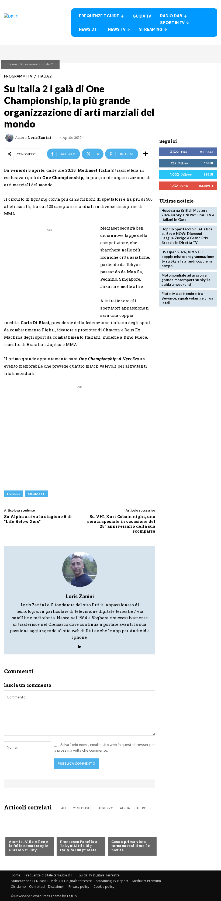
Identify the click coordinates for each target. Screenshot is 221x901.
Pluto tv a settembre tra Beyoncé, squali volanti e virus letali (187, 298)
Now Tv (16, 833)
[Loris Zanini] (10, 138)
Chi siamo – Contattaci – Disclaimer (37, 886)
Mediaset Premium (146, 881)
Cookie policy (104, 886)
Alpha (125, 808)
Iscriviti (206, 186)
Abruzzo (105, 808)
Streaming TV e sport (112, 881)
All (64, 808)
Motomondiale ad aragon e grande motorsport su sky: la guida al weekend (185, 280)
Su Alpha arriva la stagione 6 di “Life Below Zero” (38, 519)
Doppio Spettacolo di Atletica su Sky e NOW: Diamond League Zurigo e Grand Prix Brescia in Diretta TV (186, 236)
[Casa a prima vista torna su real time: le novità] (131, 835)
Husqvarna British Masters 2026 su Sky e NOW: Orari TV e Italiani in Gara (187, 215)
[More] (145, 154)
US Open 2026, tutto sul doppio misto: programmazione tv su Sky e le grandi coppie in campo (187, 259)
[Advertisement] (49, 270)
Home (12, 64)
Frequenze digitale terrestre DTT (49, 875)
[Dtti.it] (37, 22)
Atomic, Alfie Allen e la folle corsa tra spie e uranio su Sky (28, 845)
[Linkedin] (79, 645)
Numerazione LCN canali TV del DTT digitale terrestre (51, 881)
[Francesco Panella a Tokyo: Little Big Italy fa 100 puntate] (79, 835)
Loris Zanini (39, 137)
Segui (208, 163)
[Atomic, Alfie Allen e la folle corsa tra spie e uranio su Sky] (28, 835)
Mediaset (36, 494)
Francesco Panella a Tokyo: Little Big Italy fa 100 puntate (78, 845)
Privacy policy (78, 886)
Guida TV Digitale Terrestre (99, 875)
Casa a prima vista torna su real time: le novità (130, 845)
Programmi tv (30, 64)
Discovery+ (70, 833)
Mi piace (206, 152)
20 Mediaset (82, 808)
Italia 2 (48, 64)
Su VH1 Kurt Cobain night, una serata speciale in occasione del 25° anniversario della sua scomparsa (121, 524)
